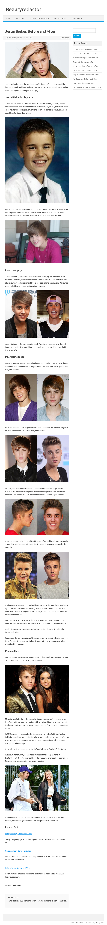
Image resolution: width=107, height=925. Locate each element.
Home (8, 18)
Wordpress (99, 923)
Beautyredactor (23, 9)
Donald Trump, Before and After (85, 49)
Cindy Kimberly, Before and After (18, 834)
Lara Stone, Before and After (84, 83)
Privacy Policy (78, 18)
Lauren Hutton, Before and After (85, 70)
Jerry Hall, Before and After (83, 62)
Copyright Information (39, 18)
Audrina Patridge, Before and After (86, 58)
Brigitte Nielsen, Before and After (21, 901)
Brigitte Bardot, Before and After (85, 66)
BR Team (12, 38)
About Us (19, 18)
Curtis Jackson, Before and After (18, 851)
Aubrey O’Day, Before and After (85, 53)
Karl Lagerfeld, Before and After (85, 79)
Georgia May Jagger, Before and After (87, 87)
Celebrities (17, 885)
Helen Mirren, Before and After (17, 868)
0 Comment (64, 38)
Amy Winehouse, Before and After (86, 74)
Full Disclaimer (60, 18)
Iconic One (75, 923)
